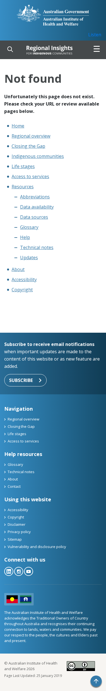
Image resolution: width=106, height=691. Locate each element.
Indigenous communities (38, 156)
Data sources (34, 217)
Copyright (22, 290)
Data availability (37, 207)
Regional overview (31, 136)
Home (18, 126)
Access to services (30, 176)
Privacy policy (19, 531)
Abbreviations (35, 197)
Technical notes (36, 247)
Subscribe (21, 380)
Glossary (29, 227)
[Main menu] (96, 50)
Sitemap (15, 539)
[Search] (10, 49)
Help (25, 237)
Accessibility (24, 279)
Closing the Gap (28, 146)
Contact (14, 486)
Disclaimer (16, 524)
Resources (23, 187)
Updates (29, 257)
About (18, 269)
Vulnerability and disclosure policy (37, 546)
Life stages (23, 166)
